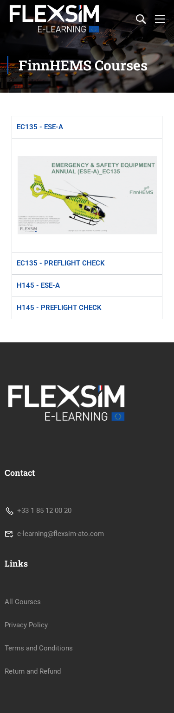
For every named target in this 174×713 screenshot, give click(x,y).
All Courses (23, 602)
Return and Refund (33, 671)
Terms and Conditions (39, 648)
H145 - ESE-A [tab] (38, 285)
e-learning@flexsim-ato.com (60, 534)
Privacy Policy (26, 625)
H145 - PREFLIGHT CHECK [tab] (59, 307)
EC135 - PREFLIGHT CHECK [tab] (61, 263)
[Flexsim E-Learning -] (54, 18)
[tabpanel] (87, 195)
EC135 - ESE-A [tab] (40, 127)
